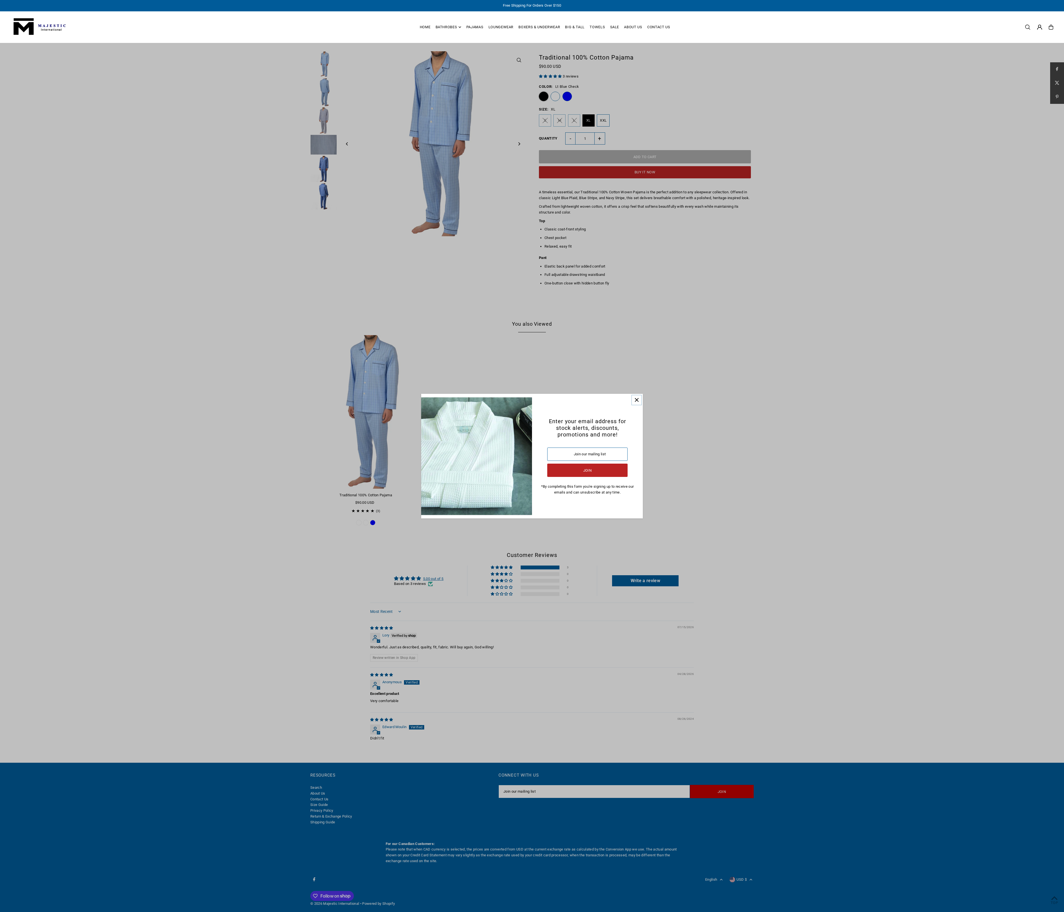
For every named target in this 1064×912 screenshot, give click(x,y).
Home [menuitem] (425, 27)
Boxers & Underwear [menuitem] (539, 27)
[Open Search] (1027, 27)
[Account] (1039, 27)
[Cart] (1051, 27)
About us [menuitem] (633, 27)
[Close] (636, 400)
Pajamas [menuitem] (475, 27)
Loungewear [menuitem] (501, 27)
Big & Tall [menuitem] (575, 27)
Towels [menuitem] (597, 27)
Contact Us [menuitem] (658, 27)
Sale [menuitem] (614, 27)
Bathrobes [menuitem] (446, 27)
